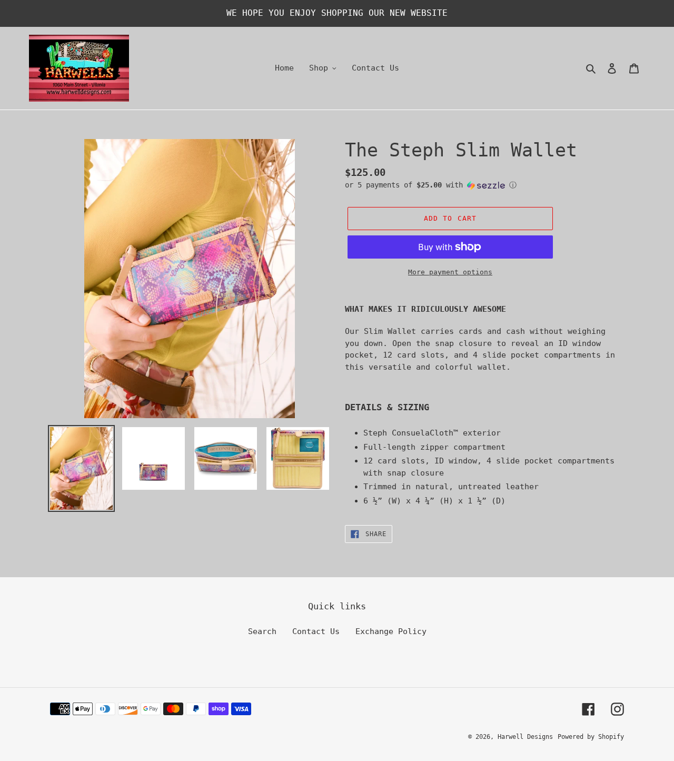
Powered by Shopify (591, 736)
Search (262, 631)
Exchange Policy (391, 631)
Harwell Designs (525, 736)
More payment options (450, 272)
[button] (431, 185)
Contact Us (316, 631)
